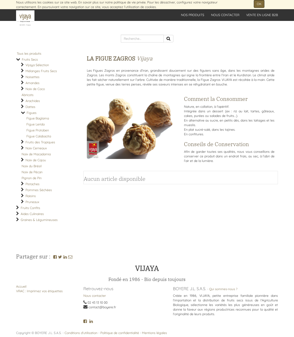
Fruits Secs (30, 59)
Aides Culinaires (32, 214)
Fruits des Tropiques (40, 142)
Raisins (30, 196)
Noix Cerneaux (36, 148)
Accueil (21, 286)
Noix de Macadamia (36, 154)
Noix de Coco (35, 89)
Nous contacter (94, 296)
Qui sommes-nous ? (223, 289)
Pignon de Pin (32, 178)
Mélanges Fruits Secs (41, 71)
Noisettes (32, 77)
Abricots (28, 95)
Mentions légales (154, 333)
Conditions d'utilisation (81, 333)
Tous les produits (29, 53)
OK (259, 4)
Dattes (30, 107)
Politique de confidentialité (119, 333)
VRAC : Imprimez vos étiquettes (39, 291)
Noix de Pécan (32, 172)
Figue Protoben (37, 130)
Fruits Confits (30, 208)
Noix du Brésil (32, 166)
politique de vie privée (130, 2)
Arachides (32, 101)
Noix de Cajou (35, 160)
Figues (32, 113)
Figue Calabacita (38, 136)
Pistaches (32, 184)
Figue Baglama (37, 118)
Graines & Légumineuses (39, 220)
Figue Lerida (35, 124)
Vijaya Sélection (37, 65)
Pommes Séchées (38, 190)
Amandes (32, 83)
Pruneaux (32, 202)
